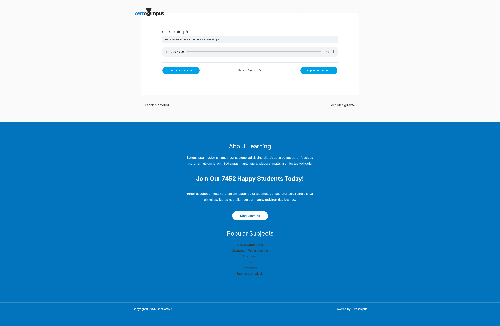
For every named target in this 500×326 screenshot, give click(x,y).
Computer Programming (250, 251)
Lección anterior (155, 105)
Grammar (250, 256)
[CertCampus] (149, 12)
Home (271, 12)
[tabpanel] (250, 53)
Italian (250, 262)
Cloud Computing (250, 245)
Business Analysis (250, 274)
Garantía (319, 12)
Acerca (302, 12)
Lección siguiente (344, 105)
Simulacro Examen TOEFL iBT (183, 39)
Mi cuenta (357, 12)
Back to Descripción (250, 70)
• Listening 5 (211, 39)
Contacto (337, 12)
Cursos (286, 12)
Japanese (250, 268)
